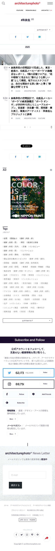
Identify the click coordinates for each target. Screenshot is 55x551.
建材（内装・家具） (42, 291)
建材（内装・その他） (13, 299)
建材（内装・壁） (11, 242)
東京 (23, 242)
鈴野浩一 (34, 303)
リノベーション (27, 250)
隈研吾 (31, 275)
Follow (45, 372)
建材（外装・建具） (38, 258)
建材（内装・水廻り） (23, 291)
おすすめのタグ (42, 30)
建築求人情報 (33, 242)
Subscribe (21, 403)
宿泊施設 (44, 283)
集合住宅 (7, 271)
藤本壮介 (41, 307)
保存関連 (25, 295)
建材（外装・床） (17, 287)
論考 (5, 275)
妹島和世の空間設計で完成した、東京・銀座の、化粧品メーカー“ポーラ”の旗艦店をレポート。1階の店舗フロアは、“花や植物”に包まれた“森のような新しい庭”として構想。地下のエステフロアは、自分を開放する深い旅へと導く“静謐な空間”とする (31, 77)
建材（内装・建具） (12, 283)
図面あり (13, 238)
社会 (40, 295)
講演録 (6, 263)
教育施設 (7, 279)
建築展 (14, 263)
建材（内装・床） (27, 238)
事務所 (25, 267)
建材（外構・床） (43, 271)
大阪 (36, 283)
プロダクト (14, 275)
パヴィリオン (15, 303)
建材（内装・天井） (12, 246)
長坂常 (27, 299)
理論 (48, 267)
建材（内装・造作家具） (30, 263)
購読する (15, 485)
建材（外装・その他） (36, 287)
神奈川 (16, 279)
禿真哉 (31, 311)
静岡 (15, 311)
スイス (16, 295)
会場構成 (7, 295)
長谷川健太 (27, 283)
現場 (44, 299)
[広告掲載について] (44, 170)
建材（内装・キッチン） (23, 271)
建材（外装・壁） (11, 250)
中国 (24, 275)
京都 (5, 287)
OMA (26, 303)
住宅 (5, 238)
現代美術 (26, 254)
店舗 (24, 246)
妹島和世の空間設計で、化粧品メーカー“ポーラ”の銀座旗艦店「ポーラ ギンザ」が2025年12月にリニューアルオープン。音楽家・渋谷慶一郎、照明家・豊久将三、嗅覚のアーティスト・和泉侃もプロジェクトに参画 (31, 106)
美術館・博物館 (37, 267)
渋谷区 (23, 311)
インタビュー (34, 246)
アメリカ (7, 291)
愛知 (34, 295)
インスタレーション (30, 279)
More (11, 419)
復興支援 (7, 311)
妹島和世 (24, 307)
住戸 (5, 303)
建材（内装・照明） (12, 267)
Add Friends (46, 394)
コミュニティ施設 (11, 307)
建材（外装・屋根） (12, 254)
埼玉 (33, 307)
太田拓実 (36, 299)
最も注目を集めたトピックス (15, 258)
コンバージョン (43, 275)
